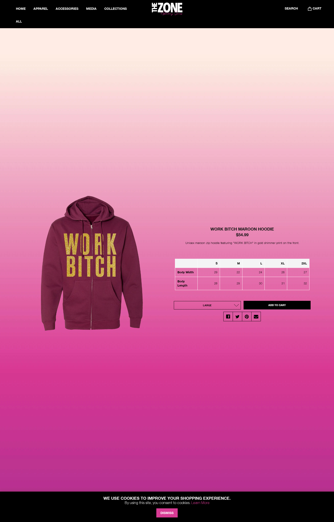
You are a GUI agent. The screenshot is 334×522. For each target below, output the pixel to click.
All (19, 21)
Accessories (67, 8)
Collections (115, 8)
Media (91, 8)
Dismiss (167, 513)
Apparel (40, 8)
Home (21, 8)
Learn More (200, 503)
